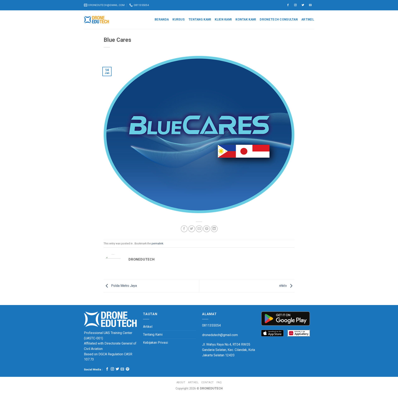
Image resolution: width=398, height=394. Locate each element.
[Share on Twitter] (191, 228)
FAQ (219, 382)
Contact (207, 382)
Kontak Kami (245, 19)
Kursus (178, 19)
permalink (157, 243)
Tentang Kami (199, 19)
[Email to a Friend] (199, 228)
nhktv (283, 286)
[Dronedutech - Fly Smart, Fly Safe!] (96, 19)
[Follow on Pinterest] (127, 369)
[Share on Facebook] (184, 228)
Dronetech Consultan (278, 19)
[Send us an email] (310, 5)
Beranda (162, 19)
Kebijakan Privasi (155, 343)
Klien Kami (223, 19)
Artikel (307, 19)
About (180, 382)
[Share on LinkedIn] (214, 228)
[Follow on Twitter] (303, 5)
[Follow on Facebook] (288, 5)
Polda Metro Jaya (123, 286)
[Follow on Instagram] (295, 5)
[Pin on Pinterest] (206, 228)
